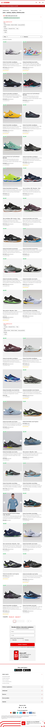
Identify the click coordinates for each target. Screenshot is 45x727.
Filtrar (6, 36)
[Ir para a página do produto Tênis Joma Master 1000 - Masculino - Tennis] (32, 177)
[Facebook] (19, 707)
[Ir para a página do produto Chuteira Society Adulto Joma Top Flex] (32, 207)
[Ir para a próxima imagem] (21, 51)
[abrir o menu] (42, 2)
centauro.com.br (6, 10)
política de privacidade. (31, 647)
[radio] (7, 25)
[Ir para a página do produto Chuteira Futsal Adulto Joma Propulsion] (32, 410)
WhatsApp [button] (11, 616)
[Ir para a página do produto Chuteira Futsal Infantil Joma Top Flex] (32, 51)
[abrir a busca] (36, 2)
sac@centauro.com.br (4, 718)
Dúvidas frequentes (6, 678)
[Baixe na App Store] (27, 670)
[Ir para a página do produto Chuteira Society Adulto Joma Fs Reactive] (32, 379)
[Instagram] (21, 707)
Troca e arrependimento (6, 681)
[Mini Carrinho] (39, 2)
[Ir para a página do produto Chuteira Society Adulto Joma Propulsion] (12, 562)
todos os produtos (14, 10)
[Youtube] (25, 707)
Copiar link (17, 616)
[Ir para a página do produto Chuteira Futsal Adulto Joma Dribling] (32, 299)
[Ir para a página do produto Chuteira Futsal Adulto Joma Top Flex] (32, 267)
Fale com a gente (5, 679)
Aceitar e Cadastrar (22, 644)
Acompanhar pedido (6, 676)
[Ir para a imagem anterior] (4, 51)
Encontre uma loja (5, 683)
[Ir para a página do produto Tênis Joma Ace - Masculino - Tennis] (12, 299)
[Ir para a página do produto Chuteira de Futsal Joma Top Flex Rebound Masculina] (32, 82)
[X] (23, 707)
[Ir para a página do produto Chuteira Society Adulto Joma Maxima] (12, 82)
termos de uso (23, 647)
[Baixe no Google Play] (18, 670)
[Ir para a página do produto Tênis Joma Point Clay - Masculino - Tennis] (12, 532)
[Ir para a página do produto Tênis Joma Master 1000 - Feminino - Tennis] (12, 207)
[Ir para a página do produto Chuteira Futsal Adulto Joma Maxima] (12, 51)
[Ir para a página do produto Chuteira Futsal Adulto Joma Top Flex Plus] (12, 379)
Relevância (26, 36)
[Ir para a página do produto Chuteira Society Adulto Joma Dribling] (12, 267)
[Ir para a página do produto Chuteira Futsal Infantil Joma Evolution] (12, 177)
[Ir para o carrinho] (39, 2)
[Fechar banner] (42, 721)
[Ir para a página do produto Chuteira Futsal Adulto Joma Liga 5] (32, 594)
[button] (22, 15)
